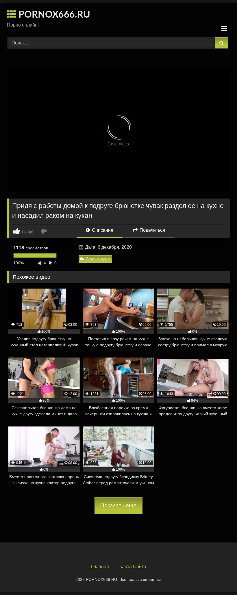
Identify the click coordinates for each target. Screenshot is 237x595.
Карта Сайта (132, 566)
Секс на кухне (98, 259)
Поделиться (151, 230)
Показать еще (118, 505)
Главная (100, 566)
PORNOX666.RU (53, 14)
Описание (102, 230)
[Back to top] (219, 577)
